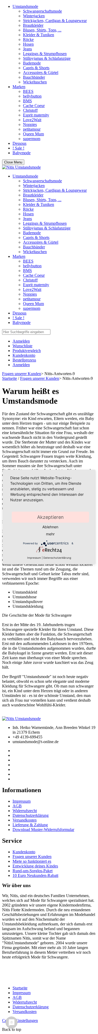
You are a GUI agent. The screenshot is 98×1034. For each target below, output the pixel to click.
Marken (19, 86)
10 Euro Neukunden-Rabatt (35, 875)
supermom (31, 138)
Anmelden (21, 365)
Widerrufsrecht (25, 810)
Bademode (32, 63)
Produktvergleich (27, 350)
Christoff (30, 110)
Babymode (22, 153)
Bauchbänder (34, 77)
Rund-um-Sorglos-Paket (33, 870)
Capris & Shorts (36, 68)
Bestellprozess (24, 360)
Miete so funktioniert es (32, 861)
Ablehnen (50, 527)
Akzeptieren (50, 517)
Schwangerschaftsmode (42, 11)
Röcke (28, 39)
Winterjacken (34, 16)
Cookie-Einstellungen (20, 1020)
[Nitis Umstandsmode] (21, 167)
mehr (50, 534)
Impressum (22, 801)
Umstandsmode (25, 6)
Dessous (19, 143)
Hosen (28, 44)
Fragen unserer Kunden (21, 373)
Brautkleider (33, 25)
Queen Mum (33, 134)
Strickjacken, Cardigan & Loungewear (55, 20)
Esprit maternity (36, 115)
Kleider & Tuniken (38, 35)
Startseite (9, 378)
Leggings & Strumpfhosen (45, 53)
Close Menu (13, 162)
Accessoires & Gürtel (40, 72)
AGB (17, 806)
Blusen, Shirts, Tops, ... (42, 30)
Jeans (27, 49)
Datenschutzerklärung (31, 815)
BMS (27, 101)
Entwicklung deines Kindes (35, 866)
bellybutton (32, 96)
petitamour (32, 129)
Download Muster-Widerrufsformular (43, 829)
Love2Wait (32, 120)
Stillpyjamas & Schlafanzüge (47, 58)
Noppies (30, 124)
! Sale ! (18, 148)
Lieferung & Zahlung (30, 825)
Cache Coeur (34, 105)
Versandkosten (25, 820)
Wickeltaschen (35, 82)
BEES (28, 91)
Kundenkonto (24, 355)
